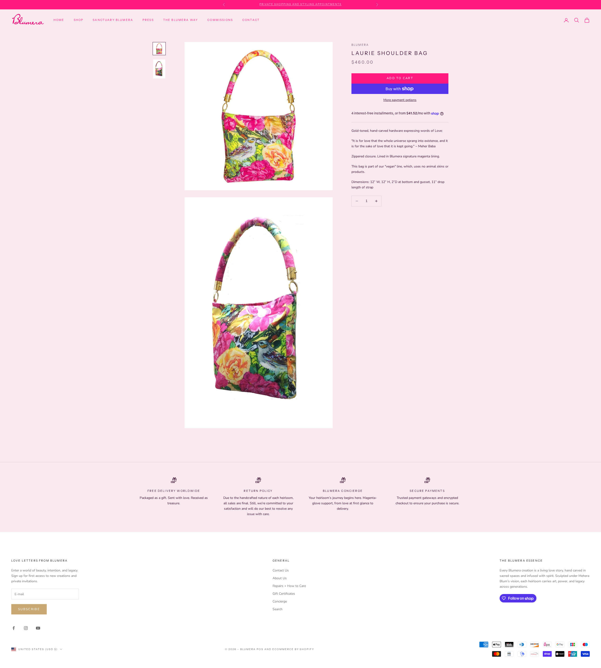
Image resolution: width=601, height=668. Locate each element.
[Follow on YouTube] (38, 628)
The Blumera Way (180, 20)
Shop (79, 20)
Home (59, 20)
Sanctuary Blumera (113, 20)
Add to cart (400, 78)
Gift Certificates (284, 593)
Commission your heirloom (300, 4)
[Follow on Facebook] (13, 628)
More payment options (399, 100)
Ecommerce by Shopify (293, 649)
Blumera (360, 45)
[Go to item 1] (159, 48)
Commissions (220, 20)
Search (277, 609)
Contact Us (281, 570)
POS (260, 649)
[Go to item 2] (159, 69)
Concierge (280, 601)
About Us (280, 578)
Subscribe (29, 609)
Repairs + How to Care (289, 586)
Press (148, 20)
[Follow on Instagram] (25, 628)
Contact (251, 20)
